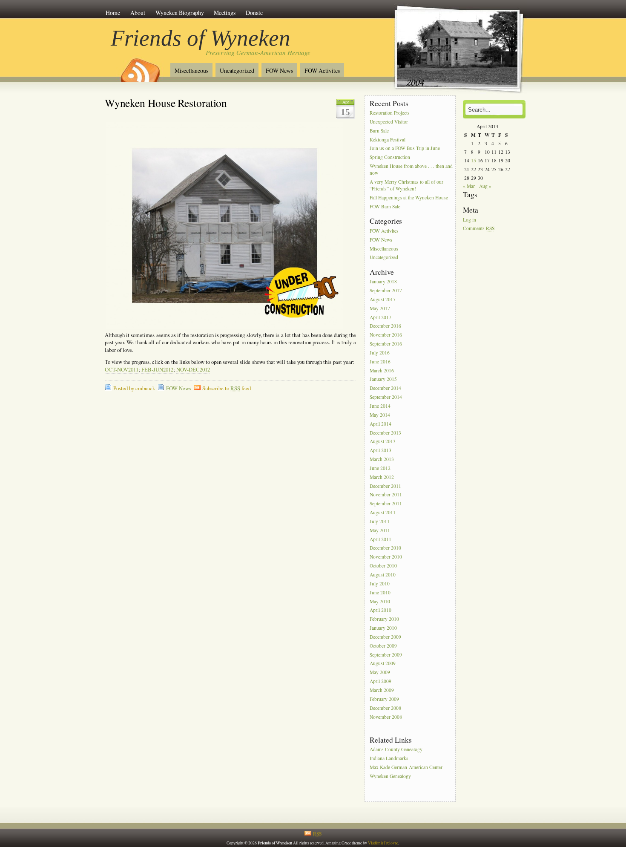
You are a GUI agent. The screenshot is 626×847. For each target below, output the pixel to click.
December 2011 (385, 486)
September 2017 (386, 290)
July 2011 (380, 521)
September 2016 (386, 343)
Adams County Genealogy (396, 749)
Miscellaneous (191, 70)
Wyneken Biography (179, 13)
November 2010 (386, 557)
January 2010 (383, 628)
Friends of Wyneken (200, 38)
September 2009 (386, 654)
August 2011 (383, 512)
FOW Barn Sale (385, 206)
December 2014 (385, 388)
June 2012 (380, 468)
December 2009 (385, 637)
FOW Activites (322, 70)
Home (113, 13)
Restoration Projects (390, 112)
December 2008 (385, 708)
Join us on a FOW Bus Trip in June (405, 148)
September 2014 (386, 397)
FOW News (279, 70)
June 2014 (380, 406)
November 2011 (386, 495)
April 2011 (380, 539)
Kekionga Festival (387, 139)
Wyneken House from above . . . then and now (411, 169)
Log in (469, 219)
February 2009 (384, 699)
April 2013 (380, 450)
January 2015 (383, 379)
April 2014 (380, 424)
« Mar (469, 186)
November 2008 (386, 717)
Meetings (224, 13)
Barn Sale (379, 130)
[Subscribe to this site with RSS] (139, 67)
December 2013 (385, 432)
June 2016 (380, 361)
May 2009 (380, 672)
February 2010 (384, 619)
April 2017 (380, 317)
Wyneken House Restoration (166, 102)
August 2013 (383, 441)
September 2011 (386, 504)
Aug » (485, 186)
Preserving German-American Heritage (258, 52)
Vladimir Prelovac (383, 843)
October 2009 (383, 645)
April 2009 (380, 681)
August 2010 (383, 574)
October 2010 (383, 565)
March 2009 (382, 690)
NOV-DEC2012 (193, 369)
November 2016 (386, 335)
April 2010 (380, 610)
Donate (254, 13)
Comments (478, 228)
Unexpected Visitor (389, 121)
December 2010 (385, 548)
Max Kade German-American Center (406, 767)
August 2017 (383, 299)
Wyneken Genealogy (390, 776)
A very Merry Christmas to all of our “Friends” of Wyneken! (406, 185)
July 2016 (380, 352)
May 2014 (380, 415)
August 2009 (383, 663)
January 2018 (383, 281)
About (137, 13)
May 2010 (380, 601)
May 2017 (380, 308)
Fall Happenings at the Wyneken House (409, 198)
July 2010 (380, 583)
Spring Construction (390, 157)
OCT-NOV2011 (121, 369)
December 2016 (385, 326)
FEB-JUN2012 (157, 369)
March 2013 (382, 459)
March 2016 (382, 370)
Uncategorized (237, 70)
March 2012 (382, 477)
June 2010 (380, 592)
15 (473, 160)
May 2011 (380, 530)
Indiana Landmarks (389, 758)
